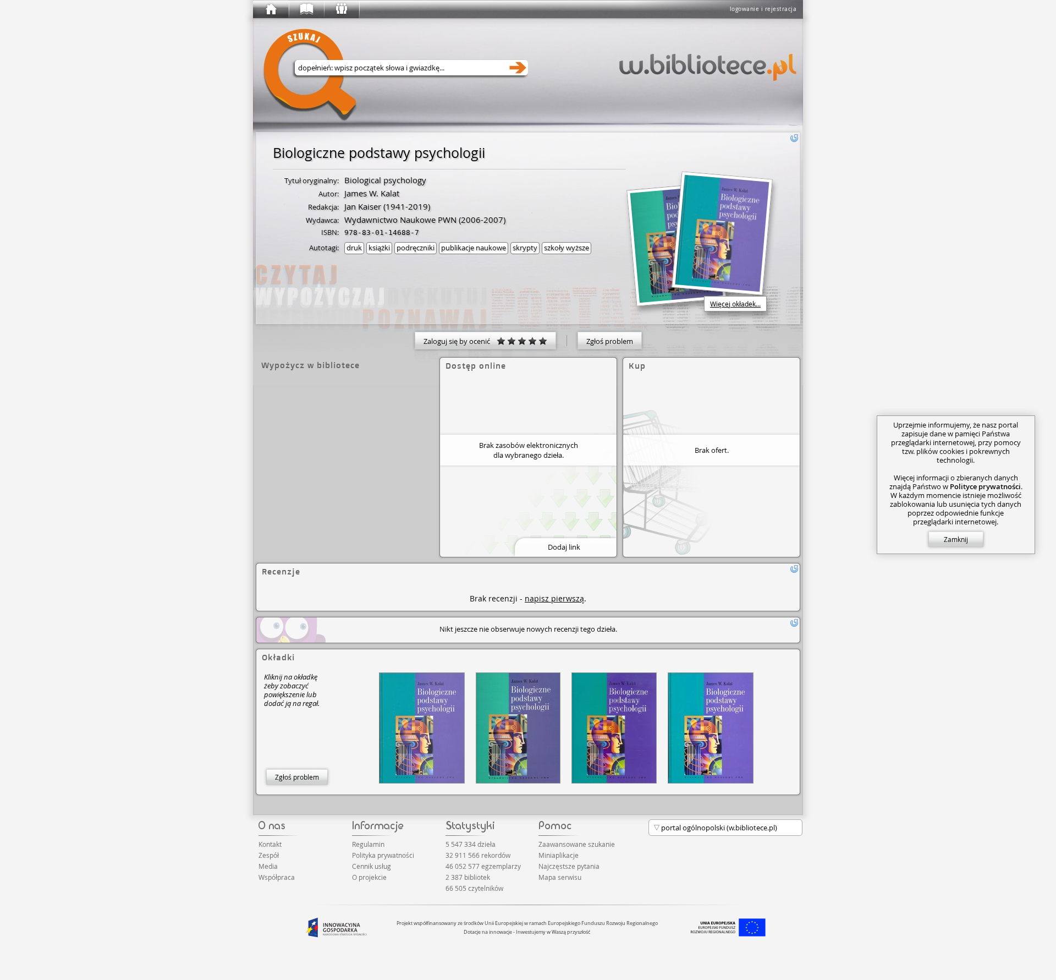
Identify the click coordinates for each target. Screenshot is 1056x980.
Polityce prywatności (985, 486)
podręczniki (416, 248)
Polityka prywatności (383, 855)
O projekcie (369, 877)
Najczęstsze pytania (569, 866)
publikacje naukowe (473, 248)
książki (379, 248)
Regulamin (368, 844)
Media (268, 866)
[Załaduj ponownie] (794, 138)
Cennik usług (371, 866)
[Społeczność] (341, 9)
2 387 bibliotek (468, 877)
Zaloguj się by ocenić (460, 341)
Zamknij (956, 539)
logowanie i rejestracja (763, 9)
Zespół (268, 855)
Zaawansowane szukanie (576, 844)
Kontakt (270, 844)
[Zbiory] (305, 9)
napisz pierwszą (554, 598)
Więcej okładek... (735, 303)
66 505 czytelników (474, 888)
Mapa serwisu (559, 877)
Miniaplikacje (558, 855)
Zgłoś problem (609, 341)
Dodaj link (564, 547)
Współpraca (276, 877)
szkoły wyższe (566, 248)
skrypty (525, 248)
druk (354, 248)
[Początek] (270, 9)
